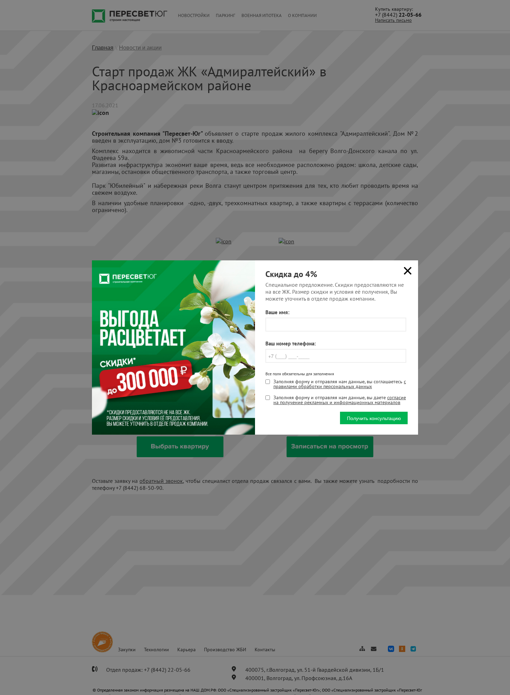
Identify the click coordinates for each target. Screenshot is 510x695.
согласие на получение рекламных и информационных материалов (339, 399)
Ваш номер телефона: (290, 343)
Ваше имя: (277, 312)
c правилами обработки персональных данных (339, 384)
